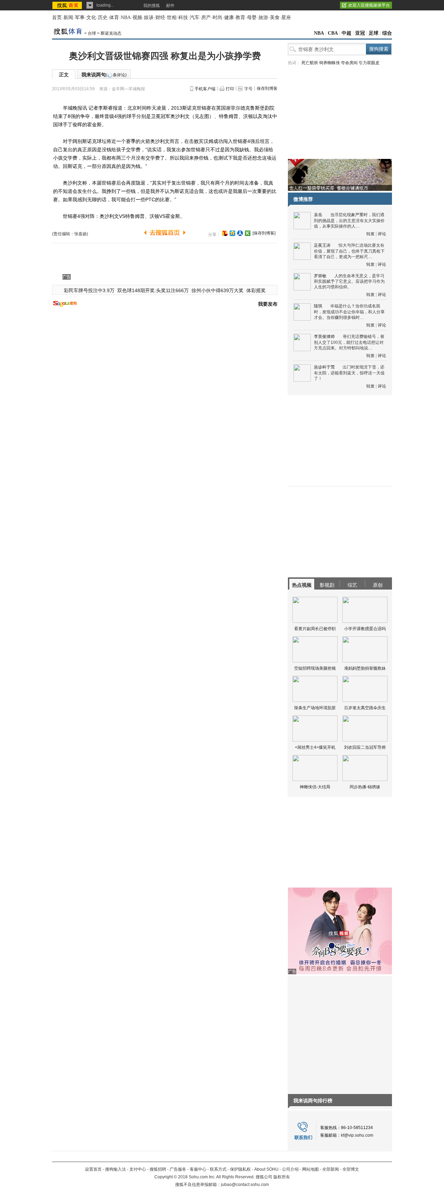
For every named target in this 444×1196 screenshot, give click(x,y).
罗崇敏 (320, 275)
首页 (57, 17)
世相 (172, 17)
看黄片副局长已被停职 (315, 628)
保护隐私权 (240, 1169)
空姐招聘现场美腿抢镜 (315, 668)
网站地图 (310, 1169)
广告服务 (178, 1169)
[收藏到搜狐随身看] (247, 233)
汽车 (194, 17)
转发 (370, 233)
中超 (346, 33)
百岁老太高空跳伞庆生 (365, 707)
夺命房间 (349, 62)
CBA (333, 33)
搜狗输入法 (115, 1169)
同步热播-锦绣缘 (365, 786)
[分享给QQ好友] (232, 233)
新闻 (68, 17)
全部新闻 (330, 1169)
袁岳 (318, 214)
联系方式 (218, 1169)
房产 (206, 17)
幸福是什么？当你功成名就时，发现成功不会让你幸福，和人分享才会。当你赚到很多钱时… (349, 312)
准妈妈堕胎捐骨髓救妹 (365, 668)
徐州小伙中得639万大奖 (217, 290)
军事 (80, 17)
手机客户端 (205, 88)
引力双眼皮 (369, 62)
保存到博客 (267, 88)
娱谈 (149, 17)
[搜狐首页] (67, 5)
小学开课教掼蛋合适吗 (365, 628)
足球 (373, 33)
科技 (183, 17)
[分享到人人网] (240, 233)
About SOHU (266, 1169)
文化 (91, 17)
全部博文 (350, 1169)
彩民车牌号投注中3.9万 (89, 290)
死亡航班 (309, 62)
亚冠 (360, 33)
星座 (286, 17)
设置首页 (93, 1169)
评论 (382, 233)
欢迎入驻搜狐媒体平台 (369, 5)
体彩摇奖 (256, 290)
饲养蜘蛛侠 (329, 62)
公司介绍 (290, 1169)
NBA (126, 17)
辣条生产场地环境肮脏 (315, 707)
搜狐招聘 (158, 1169)
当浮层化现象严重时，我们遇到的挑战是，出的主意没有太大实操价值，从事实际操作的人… (349, 220)
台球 (92, 33)
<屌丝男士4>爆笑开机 (315, 747)
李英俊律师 (324, 336)
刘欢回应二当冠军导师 (365, 747)
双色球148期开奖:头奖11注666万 (153, 290)
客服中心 (198, 1169)
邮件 (170, 5)
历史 (103, 17)
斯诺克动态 (111, 33)
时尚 (217, 17)
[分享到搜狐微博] (225, 233)
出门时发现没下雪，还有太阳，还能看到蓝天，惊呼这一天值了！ (349, 373)
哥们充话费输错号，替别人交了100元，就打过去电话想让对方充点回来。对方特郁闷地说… (349, 342)
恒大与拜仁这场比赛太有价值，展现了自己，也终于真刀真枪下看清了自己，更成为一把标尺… (349, 251)
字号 (248, 88)
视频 (137, 17)
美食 (275, 17)
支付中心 (137, 1169)
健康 (229, 17)
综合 (387, 33)
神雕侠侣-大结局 (315, 786)
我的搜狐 (151, 5)
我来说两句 (104, 74)
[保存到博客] (264, 233)
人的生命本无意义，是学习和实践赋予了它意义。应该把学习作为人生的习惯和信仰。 (349, 281)
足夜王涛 (322, 245)
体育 (114, 17)
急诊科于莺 (324, 367)
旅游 (263, 17)
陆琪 (318, 306)
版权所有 (281, 1176)
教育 (240, 17)
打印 (230, 88)
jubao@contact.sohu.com (245, 1184)
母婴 (252, 17)
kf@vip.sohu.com (357, 1135)
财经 (160, 17)
